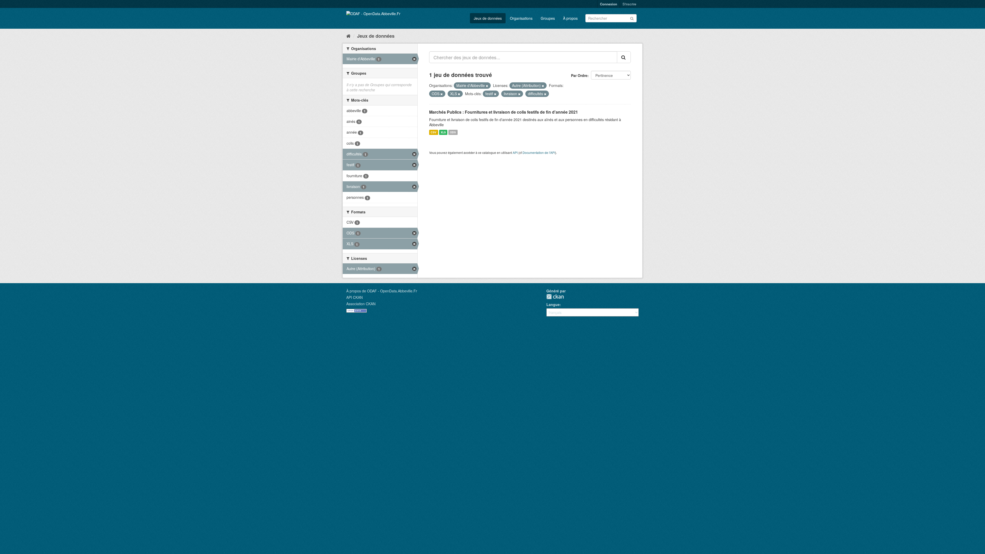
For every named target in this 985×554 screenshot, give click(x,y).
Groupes (548, 18)
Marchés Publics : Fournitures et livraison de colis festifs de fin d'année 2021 (503, 112)
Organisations (521, 18)
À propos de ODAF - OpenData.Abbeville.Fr (381, 290)
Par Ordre (579, 75)
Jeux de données (488, 18)
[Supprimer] (487, 86)
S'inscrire (629, 4)
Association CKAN (361, 303)
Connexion (608, 4)
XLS (443, 132)
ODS (453, 132)
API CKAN (354, 297)
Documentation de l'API (539, 152)
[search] (624, 57)
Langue (553, 304)
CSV (433, 132)
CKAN (555, 296)
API (515, 152)
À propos (570, 18)
